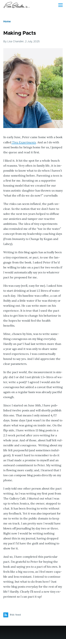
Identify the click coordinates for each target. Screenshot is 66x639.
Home (7, 21)
